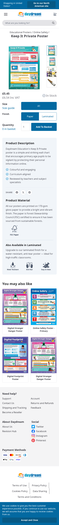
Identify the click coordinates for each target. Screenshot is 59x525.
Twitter (40, 426)
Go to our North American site (41, 4)
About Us (7, 426)
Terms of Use (19, 485)
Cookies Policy (19, 491)
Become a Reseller (12, 412)
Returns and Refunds (42, 403)
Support (6, 398)
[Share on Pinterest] (29, 192)
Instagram (41, 435)
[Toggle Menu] (5, 14)
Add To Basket (44, 126)
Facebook (41, 431)
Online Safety (40, 32)
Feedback (36, 407)
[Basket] (55, 14)
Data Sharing (40, 491)
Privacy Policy (39, 485)
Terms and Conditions (29, 496)
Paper (30, 116)
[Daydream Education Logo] (29, 475)
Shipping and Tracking (14, 407)
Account (35, 398)
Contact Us (8, 403)
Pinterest (41, 440)
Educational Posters (21, 32)
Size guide (8, 108)
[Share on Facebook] (16, 192)
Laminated (47, 116)
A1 (39, 106)
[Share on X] (23, 192)
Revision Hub (9, 431)
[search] (53, 23)
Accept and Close (29, 520)
